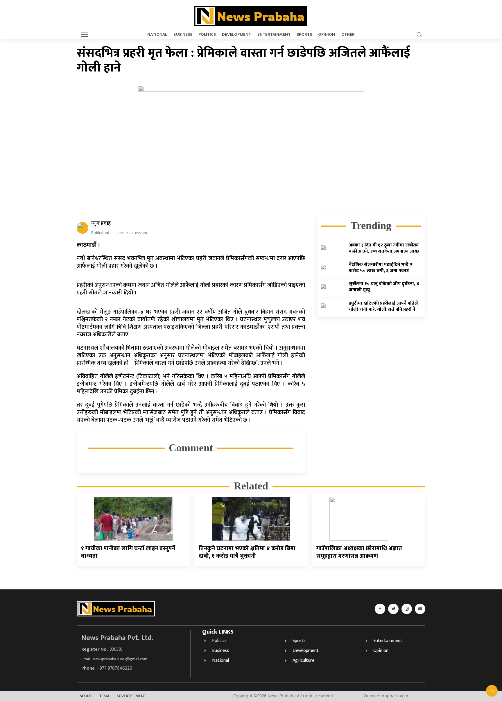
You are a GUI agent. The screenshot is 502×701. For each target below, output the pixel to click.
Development (236, 34)
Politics (207, 34)
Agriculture (303, 660)
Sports (304, 34)
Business (182, 34)
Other (348, 34)
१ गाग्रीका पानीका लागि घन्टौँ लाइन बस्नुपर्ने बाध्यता (128, 552)
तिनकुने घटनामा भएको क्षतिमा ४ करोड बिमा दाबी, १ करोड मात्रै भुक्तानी (247, 552)
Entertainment (274, 34)
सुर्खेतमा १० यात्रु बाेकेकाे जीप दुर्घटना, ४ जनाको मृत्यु (384, 287)
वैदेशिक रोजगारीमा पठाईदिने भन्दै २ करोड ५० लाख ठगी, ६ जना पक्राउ (380, 268)
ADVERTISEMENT (131, 695)
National (157, 34)
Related (251, 486)
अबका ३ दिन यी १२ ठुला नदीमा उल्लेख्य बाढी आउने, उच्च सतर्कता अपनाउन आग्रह (384, 248)
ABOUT (86, 695)
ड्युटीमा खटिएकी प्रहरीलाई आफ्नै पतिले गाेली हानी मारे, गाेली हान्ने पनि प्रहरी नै (383, 306)
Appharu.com (395, 695)
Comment (191, 448)
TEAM (104, 695)
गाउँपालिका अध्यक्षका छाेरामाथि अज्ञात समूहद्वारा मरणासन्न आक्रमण (359, 552)
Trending (371, 225)
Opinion (326, 34)
